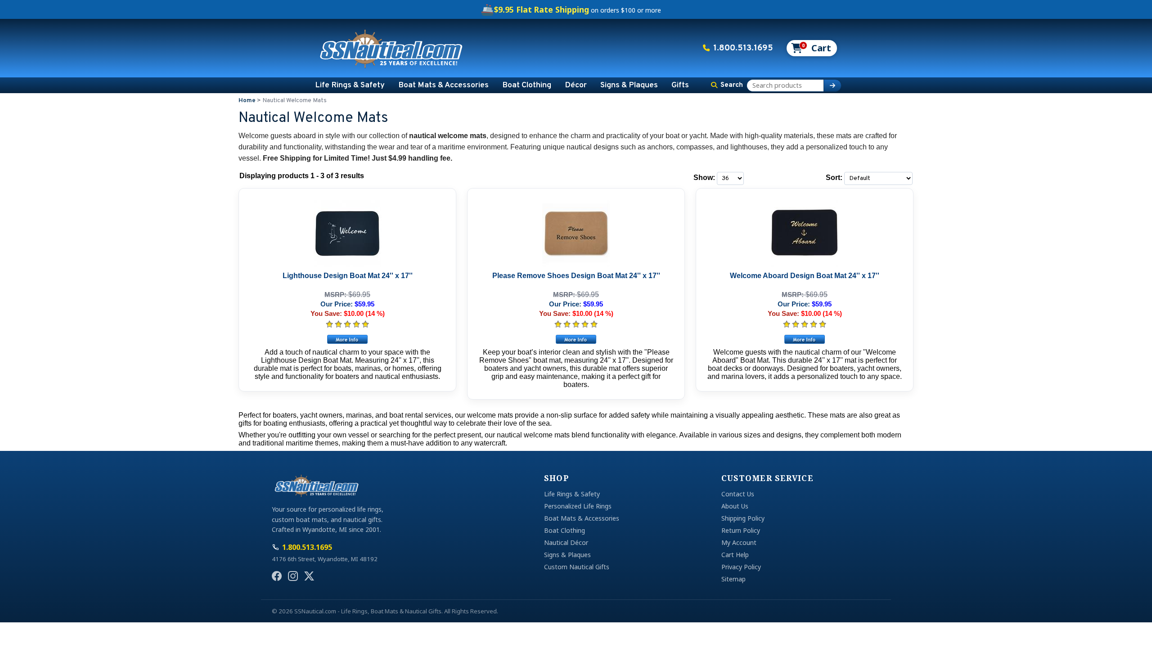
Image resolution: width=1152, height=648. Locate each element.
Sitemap (733, 579)
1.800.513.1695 (743, 48)
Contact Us (737, 494)
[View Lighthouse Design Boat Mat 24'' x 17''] (347, 339)
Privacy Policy (741, 566)
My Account (738, 542)
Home (247, 100)
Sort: (834, 177)
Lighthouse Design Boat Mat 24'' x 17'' (348, 275)
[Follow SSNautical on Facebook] (277, 576)
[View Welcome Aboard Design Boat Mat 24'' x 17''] (804, 339)
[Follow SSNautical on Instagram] (293, 576)
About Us (734, 506)
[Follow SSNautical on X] (309, 576)
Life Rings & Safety (350, 85)
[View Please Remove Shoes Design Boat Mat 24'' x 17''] (576, 339)
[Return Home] (391, 48)
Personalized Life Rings (578, 506)
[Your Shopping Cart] (811, 48)
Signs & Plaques (629, 85)
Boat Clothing (526, 85)
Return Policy (740, 530)
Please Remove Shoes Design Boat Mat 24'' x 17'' (576, 275)
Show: (704, 177)
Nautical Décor (566, 542)
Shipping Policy (743, 518)
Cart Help (735, 554)
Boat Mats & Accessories (443, 85)
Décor (576, 85)
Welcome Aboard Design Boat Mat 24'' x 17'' (804, 275)
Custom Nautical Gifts (576, 566)
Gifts (680, 85)
